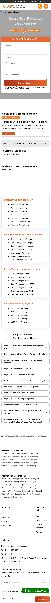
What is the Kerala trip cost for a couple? (20, 393)
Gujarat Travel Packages (10, 456)
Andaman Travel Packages (10, 453)
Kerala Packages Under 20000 (22, 277)
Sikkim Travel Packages (28, 463)
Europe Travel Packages (27, 482)
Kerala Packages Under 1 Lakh (22, 291)
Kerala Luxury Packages (20, 253)
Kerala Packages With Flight (21, 260)
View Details (34, 30)
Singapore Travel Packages (11, 491)
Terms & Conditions (40, 526)
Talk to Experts (36, 590)
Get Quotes (42, 599)
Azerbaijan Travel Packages (11, 497)
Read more (8, 133)
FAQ (37, 516)
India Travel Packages (9, 466)
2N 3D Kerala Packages (20, 308)
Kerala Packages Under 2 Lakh (22, 294)
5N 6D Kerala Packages (20, 319)
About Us (5, 517)
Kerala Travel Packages (29, 460)
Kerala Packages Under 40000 (22, 284)
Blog (3, 513)
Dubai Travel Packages (9, 482)
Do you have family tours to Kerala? (18, 369)
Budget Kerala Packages (20, 256)
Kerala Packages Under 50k (21, 288)
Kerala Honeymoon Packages (22, 239)
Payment (5, 521)
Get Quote (16, 30)
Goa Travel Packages (29, 453)
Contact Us (6, 525)
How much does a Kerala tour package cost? (22, 387)
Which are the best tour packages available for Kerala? (22, 412)
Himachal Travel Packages (29, 456)
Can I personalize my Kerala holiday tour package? (24, 381)
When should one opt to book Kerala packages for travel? (23, 347)
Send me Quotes (25, 83)
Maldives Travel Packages (10, 488)
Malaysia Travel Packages (10, 494)
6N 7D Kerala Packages (20, 322)
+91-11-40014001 (10, 550)
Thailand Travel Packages (10, 479)
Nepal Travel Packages (29, 488)
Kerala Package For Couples (21, 249)
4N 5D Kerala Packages (20, 315)
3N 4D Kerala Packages (20, 312)
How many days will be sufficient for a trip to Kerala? (25, 354)
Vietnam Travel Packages (30, 494)
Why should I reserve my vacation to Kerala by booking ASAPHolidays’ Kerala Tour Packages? (23, 420)
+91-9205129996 (10, 554)
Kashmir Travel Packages (10, 460)
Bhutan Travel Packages (29, 479)
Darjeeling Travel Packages (27, 466)
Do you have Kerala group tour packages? (20, 399)
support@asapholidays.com (15, 546)
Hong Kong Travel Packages (11, 485)
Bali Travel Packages (30, 485)
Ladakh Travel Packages (10, 463)
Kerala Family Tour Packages (22, 243)
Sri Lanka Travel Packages (31, 491)
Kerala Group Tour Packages (22, 246)
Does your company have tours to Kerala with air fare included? (23, 361)
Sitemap (39, 532)
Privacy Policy (41, 520)
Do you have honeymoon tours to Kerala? (20, 375)
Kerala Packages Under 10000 (22, 274)
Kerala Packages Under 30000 (22, 281)
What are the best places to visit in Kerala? (21, 405)
